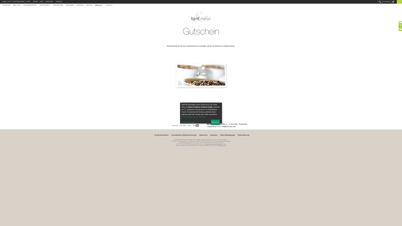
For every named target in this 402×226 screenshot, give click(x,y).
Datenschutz (203, 135)
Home (28, 1)
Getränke (80, 5)
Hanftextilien (58, 5)
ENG (9, 1)
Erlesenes (70, 5)
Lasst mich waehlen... (189, 122)
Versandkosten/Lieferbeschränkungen (184, 135)
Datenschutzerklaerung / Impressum (194, 117)
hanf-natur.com (226, 141)
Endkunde (49, 1)
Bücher (89, 5)
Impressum (214, 135)
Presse (35, 1)
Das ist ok (215, 122)
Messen (175, 125)
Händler (59, 1)
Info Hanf (17, 5)
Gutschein (386, 1)
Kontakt (109, 5)
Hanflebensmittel (30, 5)
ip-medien (220, 145)
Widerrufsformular (244, 135)
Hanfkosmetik (45, 5)
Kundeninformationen (162, 135)
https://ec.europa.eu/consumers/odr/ (213, 144)
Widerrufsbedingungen (227, 135)
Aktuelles (6, 5)
